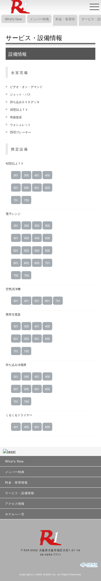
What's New (13, 19)
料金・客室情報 (65, 23)
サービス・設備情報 (91, 23)
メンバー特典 (39, 19)
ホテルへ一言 (15, 514)
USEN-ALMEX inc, (46, 574)
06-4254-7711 (50, 554)
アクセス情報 (15, 503)
